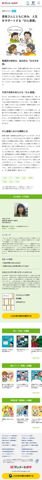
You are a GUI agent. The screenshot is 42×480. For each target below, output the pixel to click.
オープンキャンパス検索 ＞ (27, 435)
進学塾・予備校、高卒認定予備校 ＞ (29, 443)
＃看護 (17, 178)
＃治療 (23, 178)
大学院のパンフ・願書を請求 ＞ (29, 438)
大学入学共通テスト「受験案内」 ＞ (10, 445)
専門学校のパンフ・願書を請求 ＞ (9, 438)
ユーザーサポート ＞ (26, 456)
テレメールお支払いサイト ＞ (8, 454)
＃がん (11, 178)
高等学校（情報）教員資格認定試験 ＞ (30, 451)
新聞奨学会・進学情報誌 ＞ (28, 440)
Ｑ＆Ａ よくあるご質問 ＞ (28, 454)
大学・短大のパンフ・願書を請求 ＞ (10, 435)
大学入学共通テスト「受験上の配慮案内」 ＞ (30, 445)
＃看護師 (30, 178)
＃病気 (11, 181)
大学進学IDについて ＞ (7, 456)
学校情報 (18, 298)
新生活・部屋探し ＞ (6, 443)
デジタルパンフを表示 (23, 295)
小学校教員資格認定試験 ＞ (8, 451)
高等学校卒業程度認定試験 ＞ (8, 449)
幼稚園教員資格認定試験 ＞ (28, 449)
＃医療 (4, 181)
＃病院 (17, 181)
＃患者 (4, 178)
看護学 (14, 11)
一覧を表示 (35, 358)
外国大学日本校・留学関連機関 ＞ (9, 440)
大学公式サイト (20, 302)
